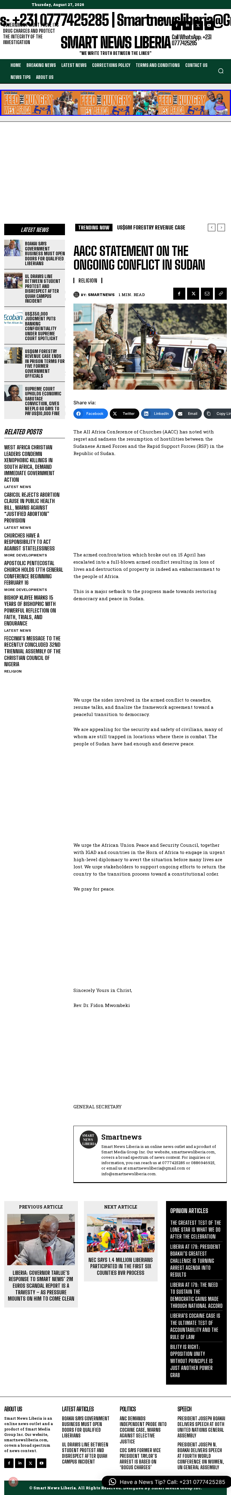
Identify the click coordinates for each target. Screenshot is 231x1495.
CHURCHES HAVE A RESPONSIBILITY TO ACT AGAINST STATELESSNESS (29, 542)
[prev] (211, 227)
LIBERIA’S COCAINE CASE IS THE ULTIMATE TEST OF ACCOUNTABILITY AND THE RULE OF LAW (195, 1326)
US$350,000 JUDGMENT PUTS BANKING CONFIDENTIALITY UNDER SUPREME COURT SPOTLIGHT (41, 326)
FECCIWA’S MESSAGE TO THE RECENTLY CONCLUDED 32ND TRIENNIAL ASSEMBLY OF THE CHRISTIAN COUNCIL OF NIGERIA (32, 651)
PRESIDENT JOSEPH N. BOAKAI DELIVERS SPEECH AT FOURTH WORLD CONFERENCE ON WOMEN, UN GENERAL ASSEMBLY (200, 1456)
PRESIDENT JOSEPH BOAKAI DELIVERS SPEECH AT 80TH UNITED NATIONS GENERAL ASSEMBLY (201, 1427)
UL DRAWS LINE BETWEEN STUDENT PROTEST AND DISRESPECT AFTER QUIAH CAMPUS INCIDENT (42, 289)
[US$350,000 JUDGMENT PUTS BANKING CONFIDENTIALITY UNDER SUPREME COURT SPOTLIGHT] (13, 318)
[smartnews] (77, 295)
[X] (198, 25)
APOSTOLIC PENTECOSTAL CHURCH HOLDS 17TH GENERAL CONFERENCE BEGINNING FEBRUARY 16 (33, 573)
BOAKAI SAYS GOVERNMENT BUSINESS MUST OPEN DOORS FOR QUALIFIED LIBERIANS (45, 253)
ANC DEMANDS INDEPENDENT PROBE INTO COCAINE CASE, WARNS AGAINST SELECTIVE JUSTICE (143, 1430)
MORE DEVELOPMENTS (25, 555)
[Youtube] (209, 25)
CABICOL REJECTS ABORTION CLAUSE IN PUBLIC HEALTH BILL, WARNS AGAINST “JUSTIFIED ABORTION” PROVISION (32, 507)
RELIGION (13, 671)
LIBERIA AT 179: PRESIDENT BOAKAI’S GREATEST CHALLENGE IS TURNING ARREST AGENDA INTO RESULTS (195, 1260)
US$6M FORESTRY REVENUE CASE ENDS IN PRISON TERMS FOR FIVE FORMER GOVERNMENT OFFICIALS (45, 364)
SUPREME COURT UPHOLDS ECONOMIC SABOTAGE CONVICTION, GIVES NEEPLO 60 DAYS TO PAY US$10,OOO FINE (43, 401)
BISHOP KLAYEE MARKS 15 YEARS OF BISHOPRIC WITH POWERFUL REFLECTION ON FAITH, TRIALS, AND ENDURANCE (30, 610)
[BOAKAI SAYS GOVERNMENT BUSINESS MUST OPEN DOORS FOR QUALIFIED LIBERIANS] (13, 248)
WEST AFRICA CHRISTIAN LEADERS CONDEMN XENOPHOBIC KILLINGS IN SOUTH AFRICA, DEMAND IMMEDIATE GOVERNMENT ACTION (29, 463)
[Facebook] (176, 25)
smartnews (101, 294)
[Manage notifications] (13, 1482)
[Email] (207, 294)
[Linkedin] (187, 25)
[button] (221, 71)
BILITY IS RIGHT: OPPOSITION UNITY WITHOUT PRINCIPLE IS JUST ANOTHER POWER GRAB (191, 1361)
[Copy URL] (221, 294)
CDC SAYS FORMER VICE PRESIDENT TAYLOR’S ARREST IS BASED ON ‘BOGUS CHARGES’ (140, 1458)
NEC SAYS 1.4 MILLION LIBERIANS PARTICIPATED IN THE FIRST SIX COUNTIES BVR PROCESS (120, 1266)
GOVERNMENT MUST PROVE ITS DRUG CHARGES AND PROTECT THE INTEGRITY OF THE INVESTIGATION (31, 33)
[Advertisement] (115, 167)
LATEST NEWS (17, 487)
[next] (221, 227)
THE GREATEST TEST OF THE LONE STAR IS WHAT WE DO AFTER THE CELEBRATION (195, 1229)
